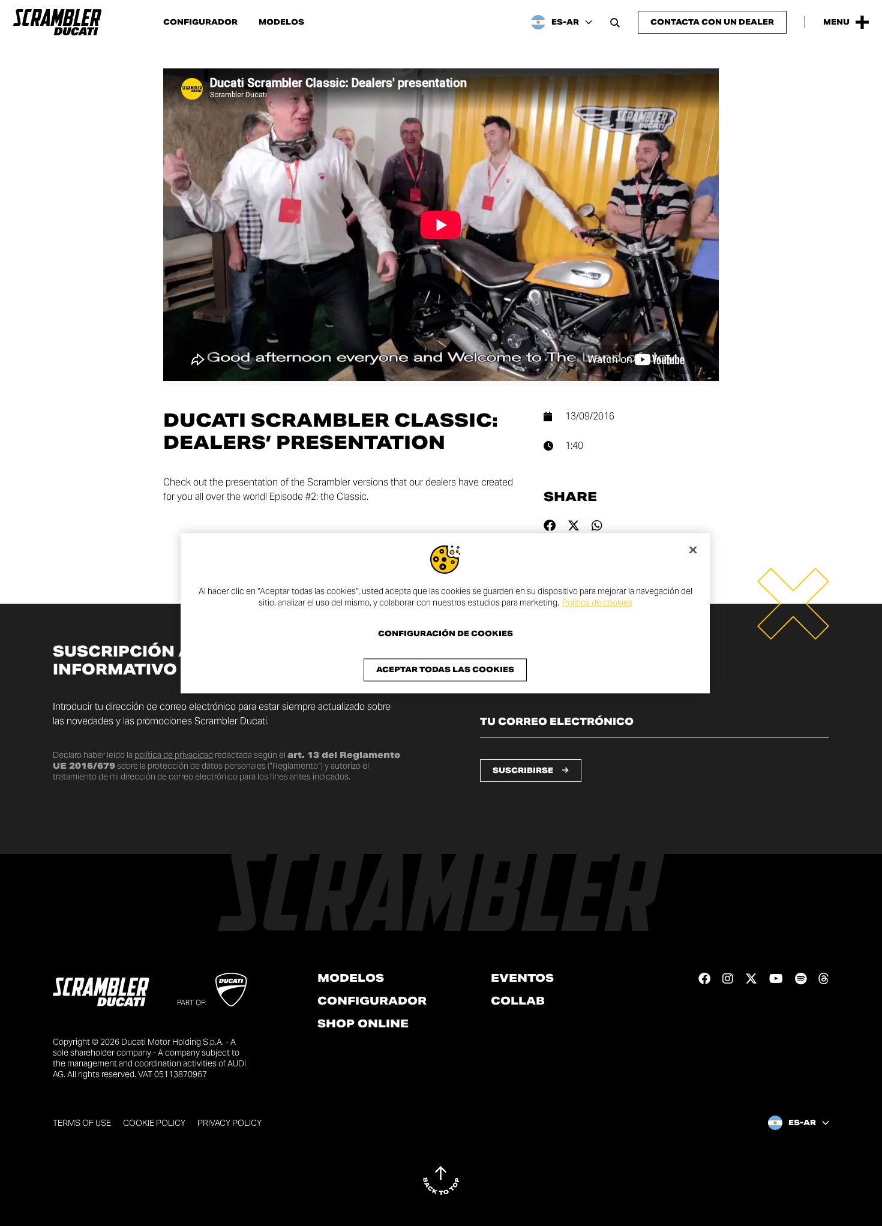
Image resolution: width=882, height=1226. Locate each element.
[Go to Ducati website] (231, 989)
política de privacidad (173, 755)
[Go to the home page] (57, 22)
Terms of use (82, 1122)
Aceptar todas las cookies (445, 669)
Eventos (522, 978)
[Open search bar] (615, 22)
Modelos (281, 22)
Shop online (363, 1023)
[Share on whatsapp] (597, 526)
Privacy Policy (229, 1122)
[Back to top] (441, 1180)
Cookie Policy (154, 1122)
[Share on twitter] (574, 526)
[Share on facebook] (550, 526)
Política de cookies (597, 603)
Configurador (200, 22)
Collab (518, 1001)
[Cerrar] (693, 549)
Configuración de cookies (445, 633)
